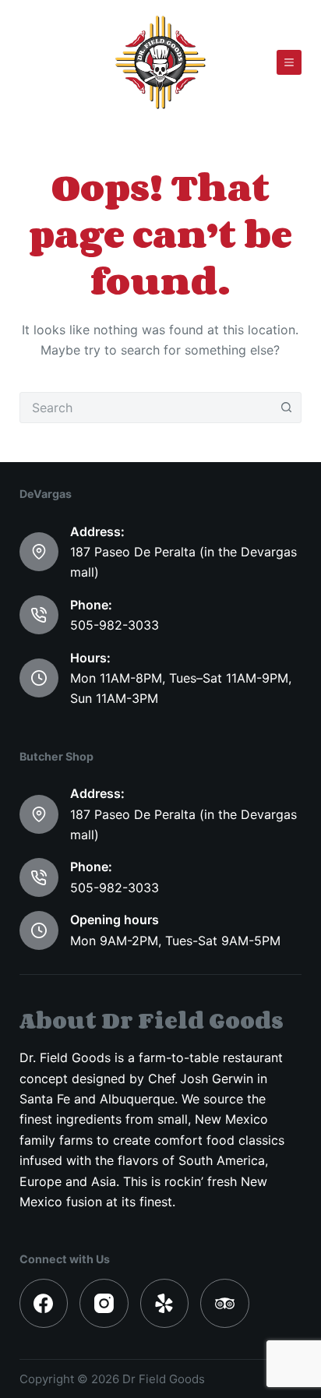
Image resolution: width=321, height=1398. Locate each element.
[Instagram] (104, 1303)
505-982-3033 (114, 625)
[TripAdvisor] (224, 1303)
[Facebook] (44, 1303)
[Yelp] (164, 1303)
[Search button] (286, 407)
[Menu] (289, 62)
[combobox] (146, 407)
